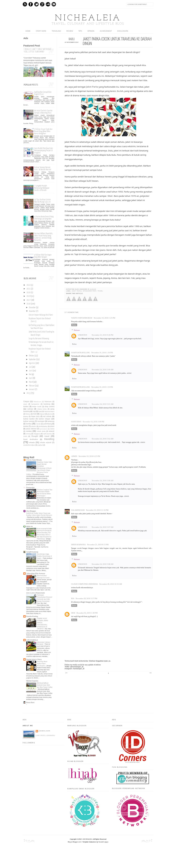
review (29, 431)
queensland (43, 429)
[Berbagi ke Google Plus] (79, 300)
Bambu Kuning (32, 616)
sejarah (51, 431)
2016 (28, 304)
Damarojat (30, 488)
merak (38, 424)
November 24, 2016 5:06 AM (102, 481)
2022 (28, 285)
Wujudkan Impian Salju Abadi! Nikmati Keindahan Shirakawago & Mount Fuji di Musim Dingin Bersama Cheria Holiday (39, 468)
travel (100, 291)
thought (34, 436)
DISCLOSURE (122, 31)
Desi (73, 613)
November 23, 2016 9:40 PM (102, 335)
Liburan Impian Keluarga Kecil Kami (41, 315)
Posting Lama (150, 673)
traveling (49, 439)
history (28, 414)
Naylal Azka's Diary (34, 659)
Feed (25, 4)
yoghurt (40, 445)
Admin (74, 456)
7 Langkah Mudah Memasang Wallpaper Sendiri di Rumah (42, 188)
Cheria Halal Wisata (34, 460)
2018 (28, 296)
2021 (28, 289)
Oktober (31, 356)
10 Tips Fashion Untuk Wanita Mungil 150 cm (42, 201)
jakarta (49, 414)
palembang (47, 424)
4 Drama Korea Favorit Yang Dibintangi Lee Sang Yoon (43, 218)
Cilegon (26, 402)
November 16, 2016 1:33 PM (102, 387)
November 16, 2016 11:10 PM (97, 510)
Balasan (77, 330)
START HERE (41, 31)
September (32, 359)
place (52, 426)
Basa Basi (30, 702)
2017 (28, 300)
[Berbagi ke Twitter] (74, 300)
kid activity (47, 416)
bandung (47, 404)
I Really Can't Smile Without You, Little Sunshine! (37, 50)
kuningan (41, 421)
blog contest (49, 406)
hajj (34, 411)
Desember (32, 307)
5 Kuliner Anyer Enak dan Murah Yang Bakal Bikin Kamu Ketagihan (43, 131)
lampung (51, 421)
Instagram (54, 4)
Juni (30, 371)
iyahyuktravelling (80, 353)
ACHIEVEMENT (106, 31)
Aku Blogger (31, 511)
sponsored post (89, 291)
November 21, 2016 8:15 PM (98, 545)
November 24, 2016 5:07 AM (102, 527)
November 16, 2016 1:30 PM (102, 353)
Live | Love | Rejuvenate (35, 593)
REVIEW (69, 31)
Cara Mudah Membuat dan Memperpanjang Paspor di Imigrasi (43, 150)
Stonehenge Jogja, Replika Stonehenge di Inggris (44, 556)
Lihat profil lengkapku (45, 735)
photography (43, 426)
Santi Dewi (76, 422)
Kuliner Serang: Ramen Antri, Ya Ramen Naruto (42, 168)
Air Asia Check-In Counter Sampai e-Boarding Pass (43, 112)
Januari (31, 389)
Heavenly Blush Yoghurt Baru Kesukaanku (42, 663)
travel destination (30, 439)
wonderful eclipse (29, 445)
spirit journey (47, 434)
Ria (72, 599)
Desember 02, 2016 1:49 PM (87, 613)
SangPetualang (32, 552)
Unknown (82, 335)
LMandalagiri (44, 731)
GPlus (42, 4)
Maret (31, 382)
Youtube (48, 4)
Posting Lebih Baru (66, 673)
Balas (74, 325)
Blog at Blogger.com (74, 842)
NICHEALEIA (88, 18)
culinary (30, 409)
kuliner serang (28, 421)
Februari (32, 386)
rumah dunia (41, 431)
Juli (30, 367)
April (30, 378)
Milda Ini (29, 526)
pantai (25, 426)
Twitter (36, 4)
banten (26, 406)
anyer (25, 404)
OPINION (90, 31)
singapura (37, 434)
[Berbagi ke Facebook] (68, 300)
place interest (31, 429)
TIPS (80, 31)
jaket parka (77, 291)
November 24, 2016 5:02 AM (102, 439)
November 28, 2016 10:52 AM (110, 584)
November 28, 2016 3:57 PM (86, 599)
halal (40, 411)
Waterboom (37, 401)
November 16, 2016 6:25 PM (89, 456)
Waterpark (48, 401)
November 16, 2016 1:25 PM (104, 318)
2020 (28, 293)
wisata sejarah (45, 442)
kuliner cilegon (44, 419)
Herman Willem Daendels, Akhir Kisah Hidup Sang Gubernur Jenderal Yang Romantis (43, 236)
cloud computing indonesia (84, 584)
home (27, 31)
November (32, 311)
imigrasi (42, 414)
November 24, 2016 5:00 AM (102, 370)
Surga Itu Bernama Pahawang (39, 339)
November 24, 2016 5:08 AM (102, 564)
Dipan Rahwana (78, 545)
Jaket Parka (92, 86)
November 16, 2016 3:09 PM (93, 422)
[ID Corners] (132, 762)
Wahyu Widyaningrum (81, 318)
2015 (28, 393)
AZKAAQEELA (32, 640)
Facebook (30, 4)
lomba (28, 424)
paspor (33, 426)
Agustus (32, 363)
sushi (25, 436)
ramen (52, 429)
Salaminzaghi (78, 510)
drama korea (42, 409)
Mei (30, 374)
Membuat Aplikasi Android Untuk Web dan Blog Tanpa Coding (44, 685)
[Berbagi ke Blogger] (84, 300)
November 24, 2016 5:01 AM (102, 404)
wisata (32, 442)
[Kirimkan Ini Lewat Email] (90, 300)
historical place (49, 411)
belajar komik (36, 406)
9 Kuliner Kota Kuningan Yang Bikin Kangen (42, 256)
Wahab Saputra (32, 681)
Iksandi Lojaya (103, 842)
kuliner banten (29, 419)
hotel (35, 414)
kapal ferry (35, 416)
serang (28, 434)
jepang (25, 416)
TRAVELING (56, 31)
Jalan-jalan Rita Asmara (35, 573)
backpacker (35, 404)
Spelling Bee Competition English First (42, 93)
